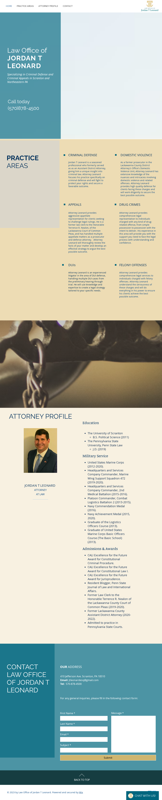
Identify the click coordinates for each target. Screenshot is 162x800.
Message (116, 713)
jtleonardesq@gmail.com (84, 680)
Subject (64, 745)
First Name (66, 713)
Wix (81, 792)
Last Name (66, 724)
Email (63, 734)
